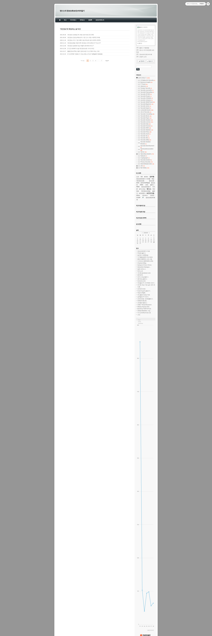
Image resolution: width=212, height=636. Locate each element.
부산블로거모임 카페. (143, 295)
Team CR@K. (141, 293)
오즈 (137, 177)
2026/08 (146, 232)
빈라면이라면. (141, 289)
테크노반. (140, 271)
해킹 (153, 179)
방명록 (90, 20)
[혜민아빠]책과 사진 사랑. (144, 259)
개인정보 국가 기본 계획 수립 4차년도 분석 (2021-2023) (83, 40)
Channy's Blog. (142, 263)
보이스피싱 (142, 189)
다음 (106, 60)
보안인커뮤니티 (100, 20)
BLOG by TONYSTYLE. (144, 309)
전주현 (152, 177)
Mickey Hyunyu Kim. (143, 307)
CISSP (138, 197)
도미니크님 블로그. (143, 277)
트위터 (146, 177)
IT (143, 197)
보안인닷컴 (150, 193)
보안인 (152, 195)
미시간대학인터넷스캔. (144, 312)
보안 (146, 185)
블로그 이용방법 (144, 48)
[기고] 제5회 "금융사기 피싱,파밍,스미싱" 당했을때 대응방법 (84, 54)
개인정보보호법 (145, 191)
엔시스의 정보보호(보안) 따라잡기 (72, 11)
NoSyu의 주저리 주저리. (144, 265)
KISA (137, 183)
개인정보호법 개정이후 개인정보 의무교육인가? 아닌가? (84, 43)
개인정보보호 (140, 181)
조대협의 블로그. (142, 303)
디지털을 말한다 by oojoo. (145, 257)
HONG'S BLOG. (142, 301)
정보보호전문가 (146, 187)
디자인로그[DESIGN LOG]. (145, 261)
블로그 (152, 185)
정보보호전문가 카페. (143, 251)
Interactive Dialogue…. (144, 267)
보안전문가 (142, 193)
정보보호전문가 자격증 (143, 179)
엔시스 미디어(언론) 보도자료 (145, 51)
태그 (65, 20)
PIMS (138, 187)
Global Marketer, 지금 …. (144, 310)
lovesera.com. (141, 281)
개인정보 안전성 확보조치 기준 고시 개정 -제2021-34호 (83, 37)
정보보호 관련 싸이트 (145, 54)
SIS (142, 177)
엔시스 (149, 189)
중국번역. (140, 275)
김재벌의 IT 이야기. (143, 297)
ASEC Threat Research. (144, 305)
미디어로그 (73, 20)
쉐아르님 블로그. (142, 279)
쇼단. (138, 314)
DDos (138, 195)
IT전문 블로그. (141, 253)
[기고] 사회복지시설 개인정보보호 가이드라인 (80, 48)
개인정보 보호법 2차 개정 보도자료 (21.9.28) (80, 35)
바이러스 (145, 195)
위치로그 (82, 20)
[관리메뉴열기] (208, 4)
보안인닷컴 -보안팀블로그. (145, 299)
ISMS (141, 185)
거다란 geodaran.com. (144, 273)
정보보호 (151, 181)
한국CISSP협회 (145, 183)
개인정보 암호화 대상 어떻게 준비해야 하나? (80, 46)
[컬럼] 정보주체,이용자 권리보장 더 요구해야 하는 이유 (83, 51)
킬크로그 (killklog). (143, 255)
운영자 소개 (142, 57)
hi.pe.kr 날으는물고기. (143, 291)
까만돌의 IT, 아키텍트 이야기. (146, 283)
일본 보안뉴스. (141, 269)
